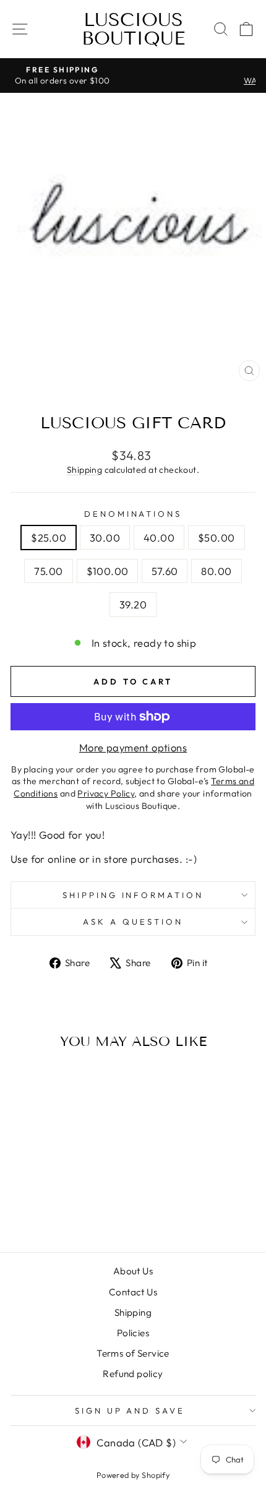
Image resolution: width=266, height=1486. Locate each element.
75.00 (48, 570)
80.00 (216, 570)
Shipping (84, 469)
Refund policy (133, 1374)
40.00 (159, 537)
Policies (133, 1333)
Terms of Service (133, 1353)
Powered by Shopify (133, 1475)
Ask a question (133, 922)
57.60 (165, 570)
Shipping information (133, 895)
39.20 (133, 604)
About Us (133, 1271)
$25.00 (48, 537)
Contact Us (133, 1292)
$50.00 (216, 537)
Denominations (133, 514)
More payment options (133, 747)
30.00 (105, 537)
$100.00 (108, 570)
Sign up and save (130, 1410)
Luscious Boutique (133, 29)
